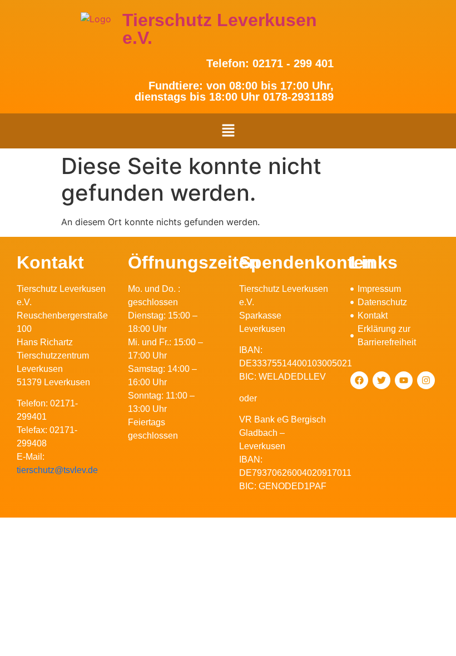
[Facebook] (359, 380)
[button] (228, 131)
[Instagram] (426, 380)
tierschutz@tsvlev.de (57, 470)
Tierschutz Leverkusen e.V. (219, 29)
